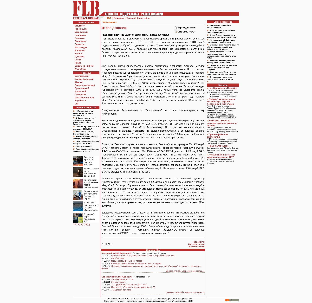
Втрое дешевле (118, 282)
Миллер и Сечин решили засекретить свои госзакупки (136, 263)
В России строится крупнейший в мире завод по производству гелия (143, 256)
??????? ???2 (81, 224)
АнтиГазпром (117, 258)
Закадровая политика (121, 290)
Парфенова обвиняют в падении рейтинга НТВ (133, 287)
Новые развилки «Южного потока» (127, 261)
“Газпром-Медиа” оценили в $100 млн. (129, 285)
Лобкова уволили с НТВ (122, 279)
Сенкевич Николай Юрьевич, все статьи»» (185, 292)
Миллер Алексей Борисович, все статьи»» (185, 271)
